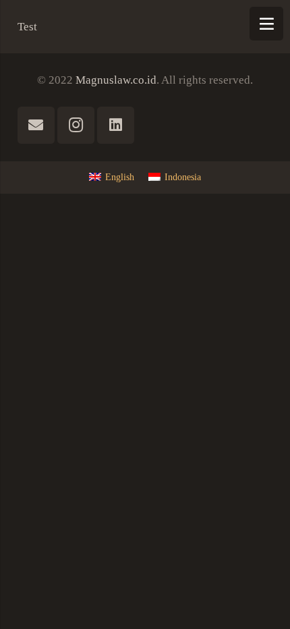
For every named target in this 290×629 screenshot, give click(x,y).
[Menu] (266, 23)
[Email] (36, 125)
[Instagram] (75, 125)
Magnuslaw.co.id (116, 80)
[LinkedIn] (115, 125)
